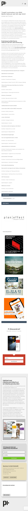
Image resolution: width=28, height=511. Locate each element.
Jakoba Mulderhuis (19, 28)
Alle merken (6, 495)
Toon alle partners (7, 231)
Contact (6, 477)
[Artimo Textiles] (14, 218)
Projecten (10, 16)
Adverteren (13, 477)
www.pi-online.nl (12, 407)
